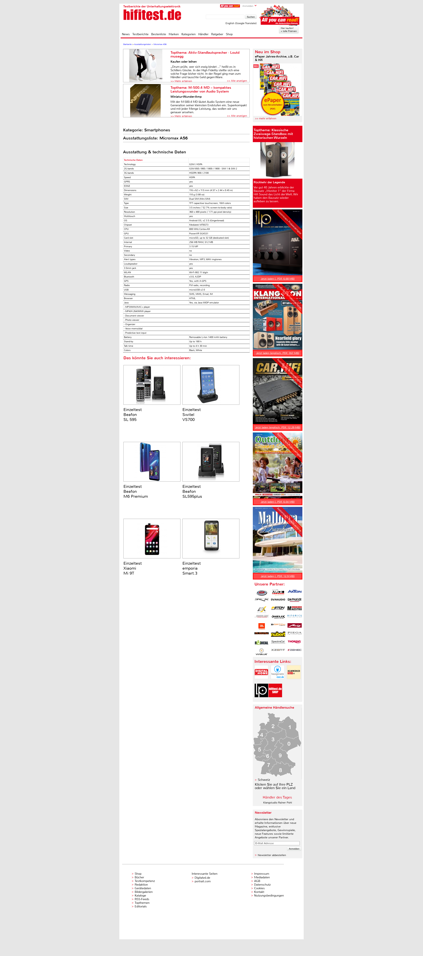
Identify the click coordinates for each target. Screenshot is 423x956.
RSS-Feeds (142, 899)
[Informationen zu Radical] (261, 643)
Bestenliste (158, 34)
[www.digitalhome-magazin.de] (261, 681)
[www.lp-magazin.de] (261, 700)
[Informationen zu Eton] (278, 609)
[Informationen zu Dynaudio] (278, 601)
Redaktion (141, 885)
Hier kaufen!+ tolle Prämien (289, 30)
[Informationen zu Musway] (261, 635)
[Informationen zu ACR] (261, 592)
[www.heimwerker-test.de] (294, 681)
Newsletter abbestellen (272, 855)
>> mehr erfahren (265, 118)
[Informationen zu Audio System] (278, 592)
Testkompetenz (145, 881)
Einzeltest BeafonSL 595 (132, 414)
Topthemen (142, 903)
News (126, 34)
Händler (203, 34)
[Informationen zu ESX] (261, 609)
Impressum (261, 874)
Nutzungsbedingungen (269, 895)
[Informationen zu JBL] (261, 626)
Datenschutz (262, 885)
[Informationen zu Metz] (295, 626)
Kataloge (140, 895)
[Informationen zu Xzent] (278, 651)
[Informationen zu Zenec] (295, 651)
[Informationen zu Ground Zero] (261, 618)
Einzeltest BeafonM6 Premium (135, 491)
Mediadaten (262, 877)
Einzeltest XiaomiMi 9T (132, 568)
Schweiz (264, 780)
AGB (257, 881)
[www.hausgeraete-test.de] (278, 681)
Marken (174, 34)
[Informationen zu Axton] (295, 592)
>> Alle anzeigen (237, 80)
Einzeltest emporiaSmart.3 (191, 568)
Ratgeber (217, 34)
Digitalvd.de (202, 878)
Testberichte (140, 34)
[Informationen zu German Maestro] (295, 609)
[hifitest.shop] (275, 700)
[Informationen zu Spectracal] (278, 643)
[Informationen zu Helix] (278, 618)
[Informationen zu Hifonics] (295, 618)
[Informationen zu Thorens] (295, 643)
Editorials (141, 906)
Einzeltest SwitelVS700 (191, 414)
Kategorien (188, 34)
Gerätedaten (143, 888)
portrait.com (203, 881)
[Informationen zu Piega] (295, 635)
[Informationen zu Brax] (261, 601)
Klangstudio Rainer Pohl (277, 802)
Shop (229, 34)
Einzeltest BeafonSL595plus (192, 491)
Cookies (259, 888)
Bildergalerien (144, 892)
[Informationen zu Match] (278, 626)
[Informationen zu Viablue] (261, 651)
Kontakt (259, 892)
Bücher (139, 877)
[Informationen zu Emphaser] (295, 601)
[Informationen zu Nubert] (278, 635)
